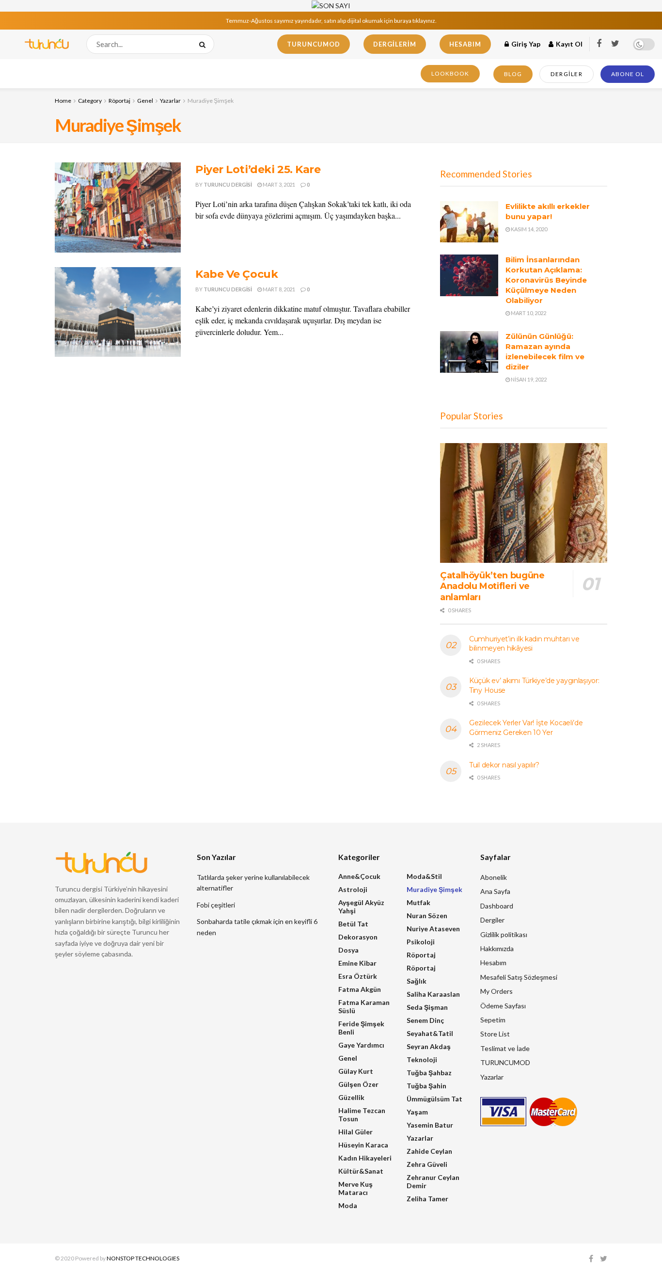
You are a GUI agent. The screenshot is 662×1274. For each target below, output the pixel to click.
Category (90, 100)
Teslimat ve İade (505, 1048)
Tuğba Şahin (426, 1086)
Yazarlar (170, 100)
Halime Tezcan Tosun (361, 1114)
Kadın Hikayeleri (365, 1158)
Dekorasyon (358, 937)
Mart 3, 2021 (278, 184)
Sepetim (492, 1020)
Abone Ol (627, 74)
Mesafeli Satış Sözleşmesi (518, 977)
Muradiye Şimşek (211, 100)
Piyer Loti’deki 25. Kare (257, 169)
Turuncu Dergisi (228, 184)
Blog (513, 74)
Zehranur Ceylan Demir (433, 1181)
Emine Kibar (357, 963)
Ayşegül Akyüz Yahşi (361, 906)
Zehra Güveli (427, 1164)
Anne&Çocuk (359, 876)
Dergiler (567, 74)
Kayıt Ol (568, 44)
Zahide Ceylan (429, 1151)
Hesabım (465, 44)
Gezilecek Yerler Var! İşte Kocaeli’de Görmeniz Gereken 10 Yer (526, 727)
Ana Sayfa (495, 891)
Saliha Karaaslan (433, 994)
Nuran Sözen (427, 915)
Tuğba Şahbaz (429, 1072)
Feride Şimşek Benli (361, 1027)
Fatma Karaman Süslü (364, 1006)
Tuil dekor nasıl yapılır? (504, 765)
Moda (347, 1205)
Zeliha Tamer (427, 1198)
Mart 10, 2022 (528, 313)
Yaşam (417, 1112)
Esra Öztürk (357, 976)
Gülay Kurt (355, 1071)
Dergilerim (394, 44)
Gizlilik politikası (503, 934)
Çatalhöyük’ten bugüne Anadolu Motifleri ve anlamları (492, 586)
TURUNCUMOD (313, 44)
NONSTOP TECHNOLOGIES (143, 1258)
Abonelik (493, 877)
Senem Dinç (425, 1020)
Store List (495, 1034)
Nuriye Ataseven (433, 928)
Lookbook (450, 73)
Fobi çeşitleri (216, 905)
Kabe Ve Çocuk (236, 274)
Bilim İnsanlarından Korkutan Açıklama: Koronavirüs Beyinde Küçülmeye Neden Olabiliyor (546, 280)
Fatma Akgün (359, 989)
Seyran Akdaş (429, 1046)
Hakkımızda (497, 948)
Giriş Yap (525, 44)
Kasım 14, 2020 (528, 229)
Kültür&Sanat (360, 1171)
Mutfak (418, 902)
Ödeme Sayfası (503, 1006)
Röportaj (119, 100)
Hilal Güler (355, 1132)
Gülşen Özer (358, 1084)
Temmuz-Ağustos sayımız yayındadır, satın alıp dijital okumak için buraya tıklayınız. (331, 20)
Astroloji (352, 889)
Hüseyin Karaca (363, 1145)
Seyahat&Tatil (430, 1033)
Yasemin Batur (430, 1125)
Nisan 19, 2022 (528, 379)
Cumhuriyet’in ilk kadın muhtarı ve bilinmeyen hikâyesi (524, 644)
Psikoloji (421, 942)
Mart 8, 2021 (278, 289)
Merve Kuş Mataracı (355, 1188)
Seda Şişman (427, 1007)
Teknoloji (422, 1059)
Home (63, 100)
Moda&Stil (424, 876)
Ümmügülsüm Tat (434, 1099)
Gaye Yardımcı (361, 1045)
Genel (145, 100)
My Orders (496, 991)
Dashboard (496, 906)
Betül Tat (353, 924)
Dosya (348, 950)
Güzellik (351, 1097)
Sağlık (416, 981)
